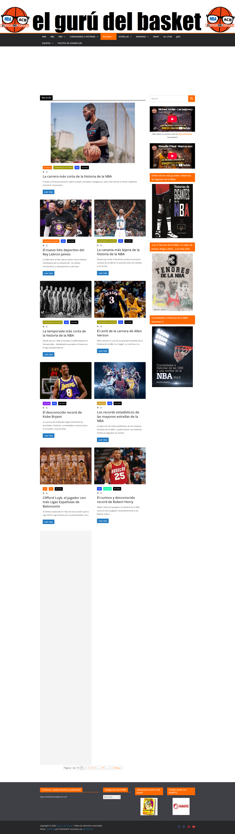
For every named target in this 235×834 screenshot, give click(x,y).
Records (107, 36)
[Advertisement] (117, 67)
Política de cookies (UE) (70, 43)
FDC (51, 489)
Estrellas (124, 36)
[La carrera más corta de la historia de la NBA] (93, 133)
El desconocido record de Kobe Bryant (62, 414)
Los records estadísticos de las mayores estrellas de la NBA (118, 416)
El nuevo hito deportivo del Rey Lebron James (63, 252)
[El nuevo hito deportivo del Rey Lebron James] (66, 218)
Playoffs (107, 489)
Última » (117, 767)
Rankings (141, 36)
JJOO (178, 36)
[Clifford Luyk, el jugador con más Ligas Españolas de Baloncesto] (66, 465)
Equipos (46, 43)
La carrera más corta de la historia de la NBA (77, 176)
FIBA (60, 36)
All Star (167, 36)
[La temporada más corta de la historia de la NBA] (66, 299)
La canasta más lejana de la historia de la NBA (118, 251)
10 (103, 767)
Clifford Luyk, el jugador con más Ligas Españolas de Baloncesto (64, 501)
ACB (45, 489)
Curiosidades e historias (82, 36)
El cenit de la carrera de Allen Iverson (119, 333)
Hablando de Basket (51, 241)
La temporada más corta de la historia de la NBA (64, 333)
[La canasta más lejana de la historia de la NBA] (120, 218)
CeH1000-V (47, 167)
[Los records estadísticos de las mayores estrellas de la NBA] (120, 380)
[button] (63, 37)
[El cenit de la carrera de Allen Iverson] (120, 299)
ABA (52, 36)
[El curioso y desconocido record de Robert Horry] (120, 465)
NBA (44, 36)
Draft (156, 36)
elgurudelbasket (185, 134)
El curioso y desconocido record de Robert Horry (116, 499)
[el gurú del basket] (117, 8)
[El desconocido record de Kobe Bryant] (66, 380)
